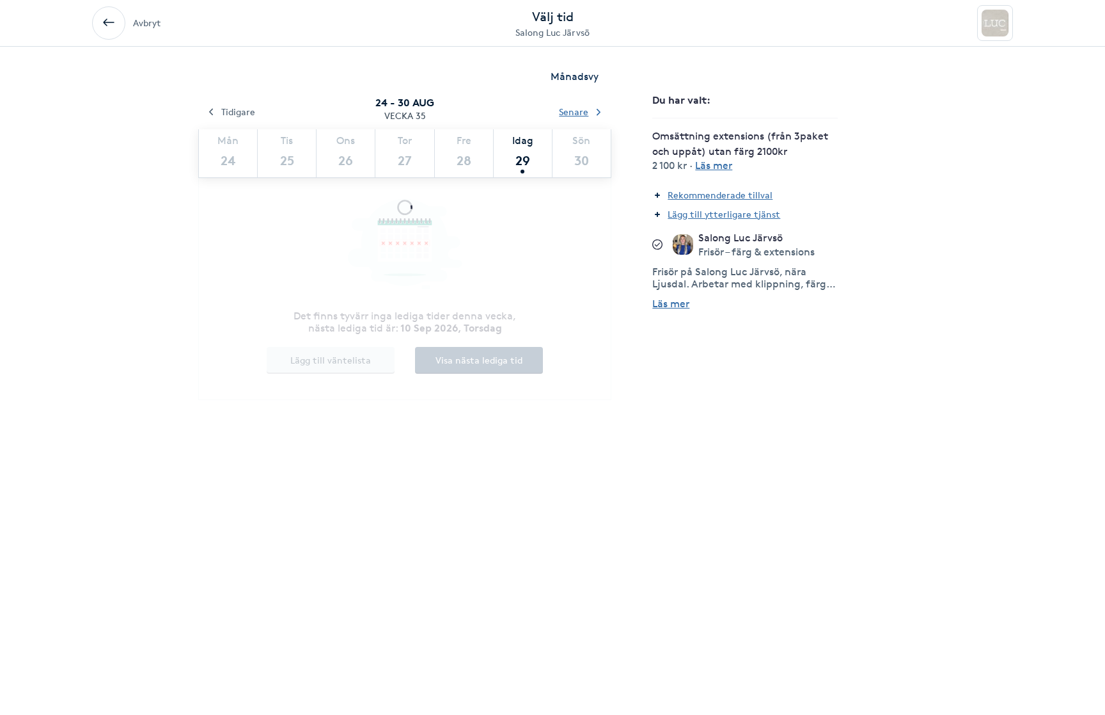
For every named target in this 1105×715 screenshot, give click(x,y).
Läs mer (670, 304)
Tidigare (238, 111)
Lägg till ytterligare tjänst (724, 214)
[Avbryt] (108, 23)
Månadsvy (575, 76)
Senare (573, 111)
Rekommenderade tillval (720, 194)
